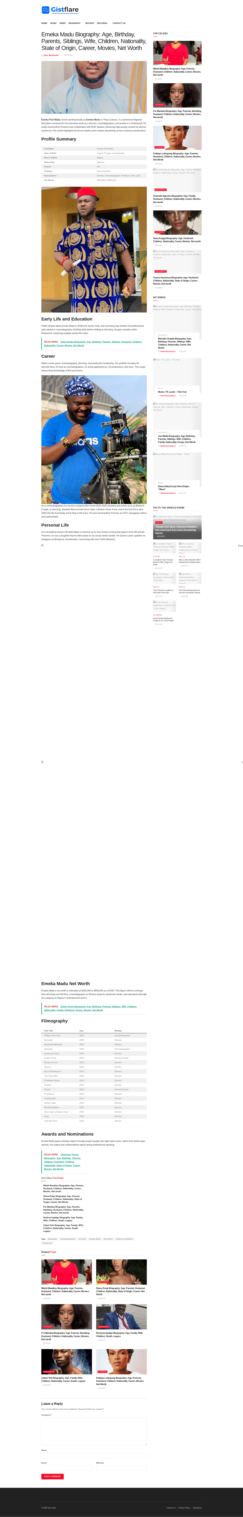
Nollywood (47, 1243)
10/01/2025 (182, 396)
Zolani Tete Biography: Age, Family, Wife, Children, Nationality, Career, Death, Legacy (63, 1228)
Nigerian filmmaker (124, 1239)
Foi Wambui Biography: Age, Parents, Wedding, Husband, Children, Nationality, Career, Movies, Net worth (63, 1210)
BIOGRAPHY (74, 23)
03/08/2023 (184, 566)
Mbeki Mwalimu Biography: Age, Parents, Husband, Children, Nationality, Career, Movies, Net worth (63, 1188)
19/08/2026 (158, 245)
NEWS (63, 23)
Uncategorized (51, 1282)
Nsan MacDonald (51, 55)
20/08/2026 (101, 1388)
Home (44, 23)
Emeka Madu (95, 1239)
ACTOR (156, 556)
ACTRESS (48, 1327)
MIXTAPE (89, 23)
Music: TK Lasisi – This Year (172, 392)
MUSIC (53, 23)
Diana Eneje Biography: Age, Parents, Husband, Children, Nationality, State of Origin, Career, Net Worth (62, 1199)
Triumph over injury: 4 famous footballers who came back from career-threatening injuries (176, 530)
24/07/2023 (158, 624)
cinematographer (68, 1239)
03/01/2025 (182, 446)
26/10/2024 (182, 493)
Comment (46, 1415)
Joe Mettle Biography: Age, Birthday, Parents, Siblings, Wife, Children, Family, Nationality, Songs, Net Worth (177, 439)
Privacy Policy (184, 1508)
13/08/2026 (158, 288)
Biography (52, 1239)
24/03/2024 (161, 536)
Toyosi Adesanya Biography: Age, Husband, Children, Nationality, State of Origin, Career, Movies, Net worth (176, 280)
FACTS (159, 522)
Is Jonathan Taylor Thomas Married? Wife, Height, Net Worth (163, 562)
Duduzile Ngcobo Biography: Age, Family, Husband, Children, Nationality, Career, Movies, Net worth (177, 199)
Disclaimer (197, 1508)
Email (44, 1463)
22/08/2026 (47, 1298)
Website (100, 1463)
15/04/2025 (182, 351)
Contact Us (119, 23)
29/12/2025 (68, 55)
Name (44, 1450)
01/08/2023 (184, 596)
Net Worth (108, 1239)
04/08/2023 (158, 568)
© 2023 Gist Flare (48, 1508)
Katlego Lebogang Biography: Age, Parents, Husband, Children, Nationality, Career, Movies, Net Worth (120, 1381)
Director (82, 1239)
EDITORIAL (102, 23)
